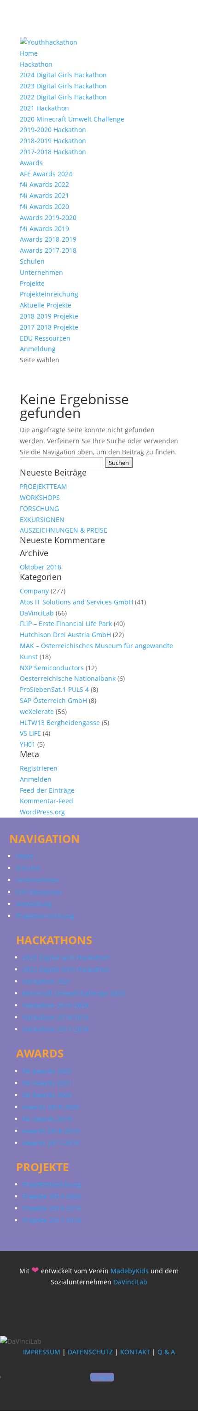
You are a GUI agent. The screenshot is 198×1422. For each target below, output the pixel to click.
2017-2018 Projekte (49, 327)
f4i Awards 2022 (44, 184)
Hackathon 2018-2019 (56, 1017)
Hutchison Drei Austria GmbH (65, 634)
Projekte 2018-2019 (52, 1208)
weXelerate (37, 711)
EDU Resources (39, 892)
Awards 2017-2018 (48, 250)
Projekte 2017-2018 (52, 1220)
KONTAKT (135, 1351)
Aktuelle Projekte (45, 305)
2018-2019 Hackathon (53, 140)
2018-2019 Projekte (49, 316)
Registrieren (39, 768)
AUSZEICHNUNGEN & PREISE (63, 530)
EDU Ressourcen (45, 338)
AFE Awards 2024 (46, 173)
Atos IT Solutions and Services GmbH (76, 602)
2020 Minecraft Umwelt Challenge (72, 119)
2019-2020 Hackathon (53, 129)
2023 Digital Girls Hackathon (63, 85)
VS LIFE (30, 733)
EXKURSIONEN (42, 519)
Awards (31, 162)
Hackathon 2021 (47, 981)
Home (29, 53)
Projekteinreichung (49, 294)
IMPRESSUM (41, 1351)
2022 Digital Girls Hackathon (63, 97)
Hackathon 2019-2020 (56, 1005)
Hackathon (36, 64)
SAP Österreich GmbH (53, 700)
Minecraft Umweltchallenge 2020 (73, 993)
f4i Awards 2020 (44, 206)
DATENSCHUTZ (90, 1351)
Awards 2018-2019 (48, 239)
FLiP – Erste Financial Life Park (66, 623)
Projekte (32, 283)
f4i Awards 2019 (44, 228)
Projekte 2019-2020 (52, 1196)
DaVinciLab (37, 613)
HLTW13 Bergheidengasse (60, 722)
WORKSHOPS (40, 497)
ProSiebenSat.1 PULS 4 (54, 689)
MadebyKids (130, 1270)
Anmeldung (38, 348)
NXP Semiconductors (52, 667)
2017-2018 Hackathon (53, 151)
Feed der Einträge (47, 790)
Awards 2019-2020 (48, 217)
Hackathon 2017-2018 (56, 1029)
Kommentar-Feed (46, 800)
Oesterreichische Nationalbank (68, 678)
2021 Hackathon (44, 108)
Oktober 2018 (40, 567)
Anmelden (36, 779)
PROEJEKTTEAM (43, 486)
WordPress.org (42, 811)
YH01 (27, 744)
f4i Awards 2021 (44, 195)
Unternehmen (41, 272)
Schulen (32, 261)
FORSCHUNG (39, 508)
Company (34, 590)
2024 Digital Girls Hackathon (63, 74)
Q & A (166, 1351)
